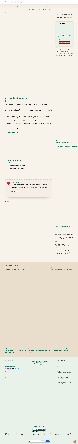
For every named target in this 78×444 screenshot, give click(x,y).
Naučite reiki (29, 6)
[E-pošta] (47, 175)
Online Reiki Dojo (36, 9)
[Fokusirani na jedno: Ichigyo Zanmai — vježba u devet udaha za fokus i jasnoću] (64, 49)
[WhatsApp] (28, 175)
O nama (58, 366)
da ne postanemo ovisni (10, 111)
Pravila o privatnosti (60, 377)
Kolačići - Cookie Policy (61, 381)
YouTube (49, 9)
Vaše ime (58, 24)
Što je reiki (18, 6)
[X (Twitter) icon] (16, 191)
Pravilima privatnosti (61, 36)
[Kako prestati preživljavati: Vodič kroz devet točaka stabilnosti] (62, 307)
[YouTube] (18, 2)
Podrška (56, 6)
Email (58, 29)
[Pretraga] (72, 2)
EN (65, 6)
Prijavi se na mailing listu (64, 42)
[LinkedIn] (38, 175)
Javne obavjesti (60, 383)
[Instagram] (15, 2)
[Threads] (21, 2)
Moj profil (51, 6)
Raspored (37, 6)
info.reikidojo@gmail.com (61, 362)
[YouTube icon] (18, 191)
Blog (46, 6)
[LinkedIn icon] (14, 191)
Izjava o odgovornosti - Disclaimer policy (64, 368)
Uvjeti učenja (59, 367)
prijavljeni (11, 203)
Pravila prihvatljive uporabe (62, 378)
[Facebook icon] (12, 191)
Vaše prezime (67, 24)
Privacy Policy (67, 377)
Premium (41, 6)
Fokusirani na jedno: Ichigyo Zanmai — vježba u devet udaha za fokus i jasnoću (64, 55)
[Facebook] (12, 2)
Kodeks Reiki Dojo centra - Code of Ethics (64, 382)
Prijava (62, 6)
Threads (44, 9)
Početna (12, 6)
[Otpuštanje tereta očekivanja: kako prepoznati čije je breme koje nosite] (39, 307)
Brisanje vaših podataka (61, 379)
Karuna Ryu (23, 6)
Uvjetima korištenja (67, 35)
